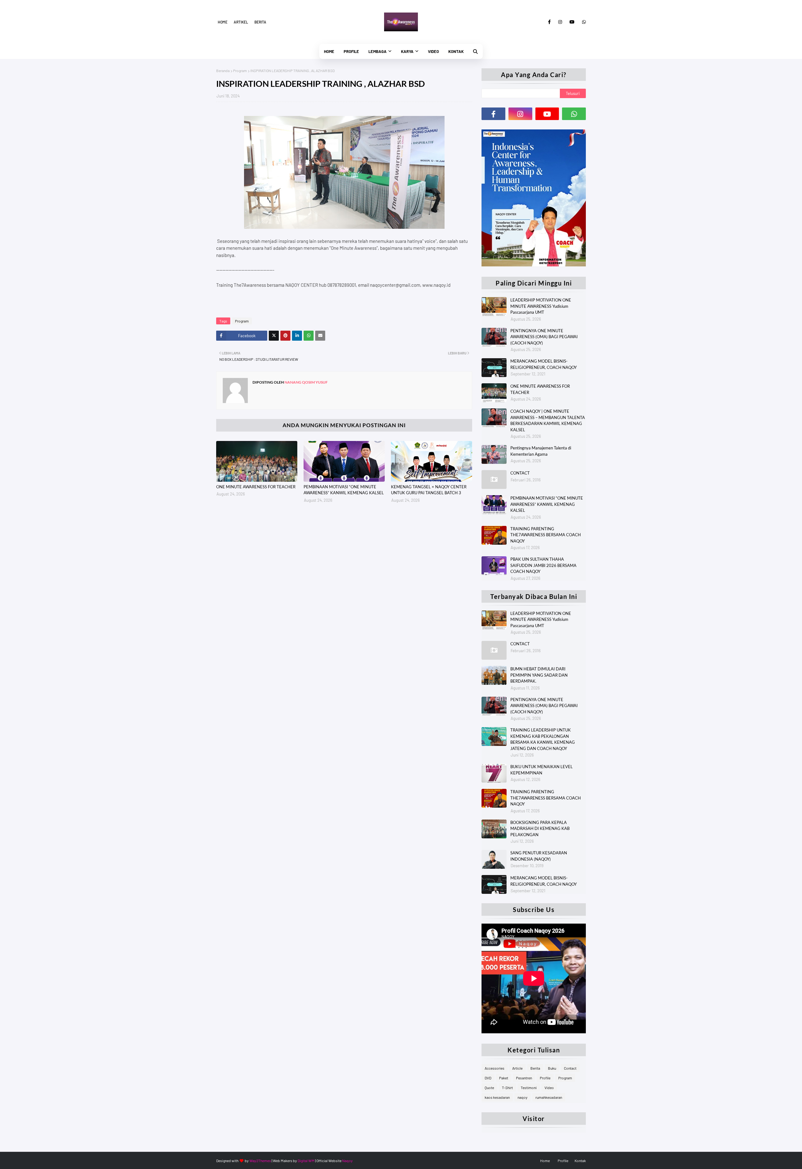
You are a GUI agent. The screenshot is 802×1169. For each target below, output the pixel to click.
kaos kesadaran (497, 1097)
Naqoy (347, 1160)
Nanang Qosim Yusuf (306, 382)
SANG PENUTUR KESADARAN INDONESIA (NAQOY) (538, 856)
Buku (552, 1068)
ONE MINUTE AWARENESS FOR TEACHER (255, 486)
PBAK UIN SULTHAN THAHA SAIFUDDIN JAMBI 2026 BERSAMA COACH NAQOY (543, 565)
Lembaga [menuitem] (377, 51)
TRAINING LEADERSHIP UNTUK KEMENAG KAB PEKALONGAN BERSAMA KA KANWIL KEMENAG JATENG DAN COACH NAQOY (542, 739)
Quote (489, 1087)
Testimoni (529, 1087)
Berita (260, 22)
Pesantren (524, 1078)
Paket (503, 1078)
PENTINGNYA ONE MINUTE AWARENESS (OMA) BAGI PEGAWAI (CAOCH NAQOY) (544, 336)
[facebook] (549, 22)
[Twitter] (274, 336)
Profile (545, 1078)
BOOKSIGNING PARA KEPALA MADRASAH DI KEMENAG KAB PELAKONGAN (540, 828)
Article (517, 1068)
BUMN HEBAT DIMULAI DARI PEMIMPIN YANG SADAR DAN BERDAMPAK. (539, 675)
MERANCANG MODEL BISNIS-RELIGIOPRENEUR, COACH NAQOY (543, 364)
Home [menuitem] (329, 51)
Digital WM (306, 1160)
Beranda (223, 70)
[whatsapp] (583, 22)
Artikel (241, 22)
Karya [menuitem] (407, 51)
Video (549, 1087)
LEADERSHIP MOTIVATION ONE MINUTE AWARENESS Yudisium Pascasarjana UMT (540, 306)
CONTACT (520, 472)
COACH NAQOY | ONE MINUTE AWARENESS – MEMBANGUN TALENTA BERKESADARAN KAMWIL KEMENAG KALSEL (547, 420)
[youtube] (572, 22)
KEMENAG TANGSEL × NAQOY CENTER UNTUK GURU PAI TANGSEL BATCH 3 (428, 489)
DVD (488, 1078)
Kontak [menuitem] (456, 51)
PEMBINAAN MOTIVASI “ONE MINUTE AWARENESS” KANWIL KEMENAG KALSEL (344, 489)
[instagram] (560, 22)
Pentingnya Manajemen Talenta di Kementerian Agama (540, 451)
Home (222, 22)
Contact (570, 1068)
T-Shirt (507, 1087)
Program (240, 70)
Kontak (580, 1160)
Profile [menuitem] (351, 51)
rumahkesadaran (548, 1097)
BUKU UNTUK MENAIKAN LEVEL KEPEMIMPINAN (541, 769)
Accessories (494, 1068)
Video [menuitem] (433, 51)
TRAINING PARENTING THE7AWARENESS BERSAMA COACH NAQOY (545, 534)
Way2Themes (260, 1160)
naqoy (523, 1097)
